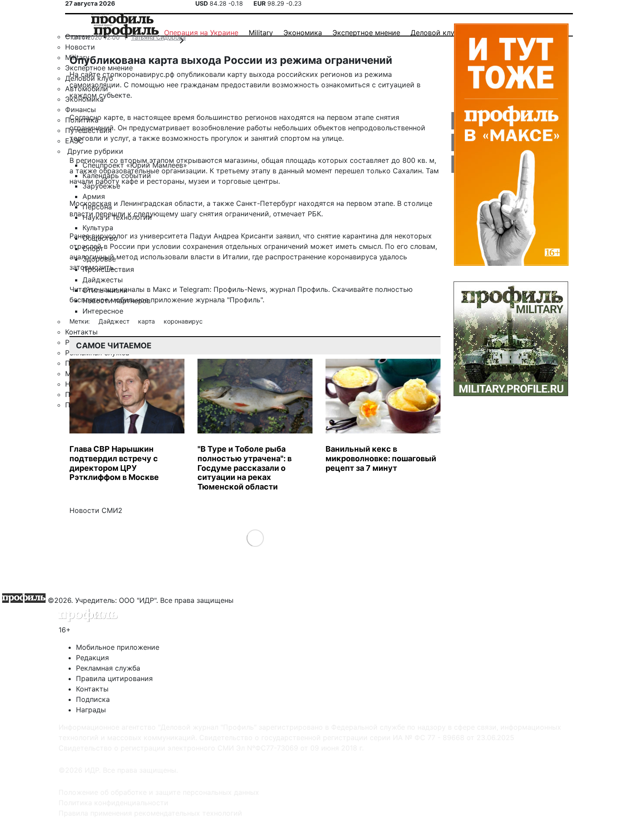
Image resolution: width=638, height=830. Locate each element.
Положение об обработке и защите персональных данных (159, 792)
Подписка (93, 699)
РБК (314, 213)
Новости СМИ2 (95, 510)
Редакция (92, 657)
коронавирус (183, 321)
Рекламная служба (108, 668)
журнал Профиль (299, 289)
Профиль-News (240, 289)
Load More (255, 537)
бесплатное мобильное (108, 299)
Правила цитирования (114, 678)
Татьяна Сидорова (158, 37)
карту (237, 74)
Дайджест (115, 321)
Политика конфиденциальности (113, 802)
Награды (91, 709)
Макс (162, 289)
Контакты (92, 689)
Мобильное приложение (117, 647)
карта (147, 321)
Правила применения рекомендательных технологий (150, 813)
